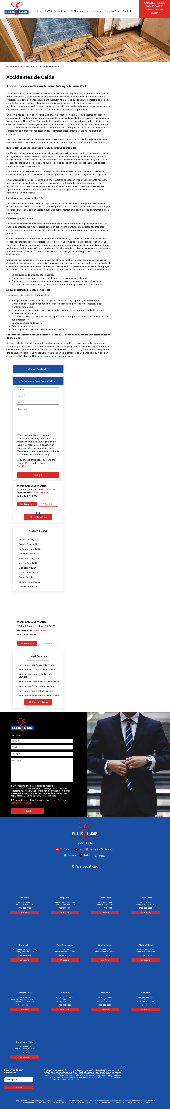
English (154, 12)
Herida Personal (94, 11)
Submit (38, 474)
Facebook (109, 849)
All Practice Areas (38, 702)
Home (9, 66)
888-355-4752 (155, 6)
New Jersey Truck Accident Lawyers (37, 669)
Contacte (127, 11)
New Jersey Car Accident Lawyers (36, 665)
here (148, 1102)
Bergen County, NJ (28, 544)
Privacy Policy (24, 463)
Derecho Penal (112, 11)
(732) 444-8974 (105, 955)
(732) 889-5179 (24, 955)
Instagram (94, 849)
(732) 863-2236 (145, 908)
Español (19, 66)
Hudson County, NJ (29, 558)
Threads (101, 856)
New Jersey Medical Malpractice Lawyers (40, 681)
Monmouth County (28, 572)
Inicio (39, 11)
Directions (24, 912)
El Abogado (77, 11)
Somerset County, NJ (30, 582)
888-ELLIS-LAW (154, 9)
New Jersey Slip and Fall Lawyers (36, 691)
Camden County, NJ (29, 553)
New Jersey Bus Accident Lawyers (36, 686)
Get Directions (27, 504)
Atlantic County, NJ (28, 539)
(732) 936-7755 (24, 908)
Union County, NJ (28, 586)
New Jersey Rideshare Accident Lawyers (39, 695)
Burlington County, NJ (30, 549)
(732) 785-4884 (64, 908)
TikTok (87, 855)
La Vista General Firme (56, 11)
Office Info (48, 504)
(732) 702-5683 (105, 908)
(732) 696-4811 (145, 955)
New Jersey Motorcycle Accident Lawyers (35, 675)
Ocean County (26, 577)
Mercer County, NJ (28, 563)
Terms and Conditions (22, 802)
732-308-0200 (24, 1005)
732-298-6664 (145, 1005)
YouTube (64, 849)
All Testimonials (38, 517)
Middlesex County (28, 567)
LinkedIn (71, 855)
